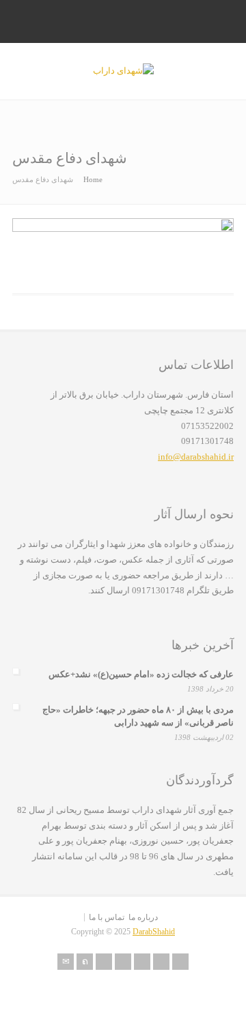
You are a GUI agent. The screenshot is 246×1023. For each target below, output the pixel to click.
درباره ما (143, 917)
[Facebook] (104, 961)
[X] (85, 961)
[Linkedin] (123, 961)
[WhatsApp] (180, 961)
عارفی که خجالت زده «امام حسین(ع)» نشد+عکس (141, 674)
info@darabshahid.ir (196, 456)
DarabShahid (154, 931)
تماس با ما (106, 917)
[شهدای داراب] (123, 70)
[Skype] (142, 961)
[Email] (65, 961)
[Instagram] (161, 961)
